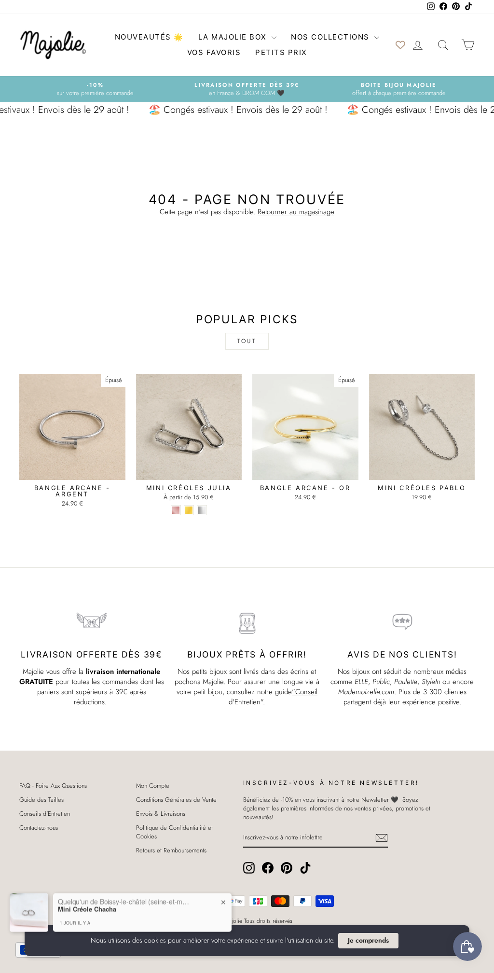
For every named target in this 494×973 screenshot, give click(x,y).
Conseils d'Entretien (44, 813)
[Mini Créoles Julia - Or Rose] (175, 510)
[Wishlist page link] (400, 45)
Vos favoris (214, 52)
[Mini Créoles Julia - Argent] (201, 510)
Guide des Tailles (41, 799)
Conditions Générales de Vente (176, 799)
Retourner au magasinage (296, 211)
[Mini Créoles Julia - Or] (188, 510)
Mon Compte (152, 785)
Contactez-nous (38, 827)
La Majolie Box (234, 36)
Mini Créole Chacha (87, 908)
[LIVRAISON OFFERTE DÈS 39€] (91, 622)
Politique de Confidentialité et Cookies (174, 832)
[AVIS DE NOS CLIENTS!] (402, 622)
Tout (246, 341)
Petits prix (281, 52)
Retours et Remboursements (171, 850)
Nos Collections (331, 36)
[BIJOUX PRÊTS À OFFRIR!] (247, 622)
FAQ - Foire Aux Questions (53, 785)
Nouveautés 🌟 (149, 36)
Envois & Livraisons (160, 813)
